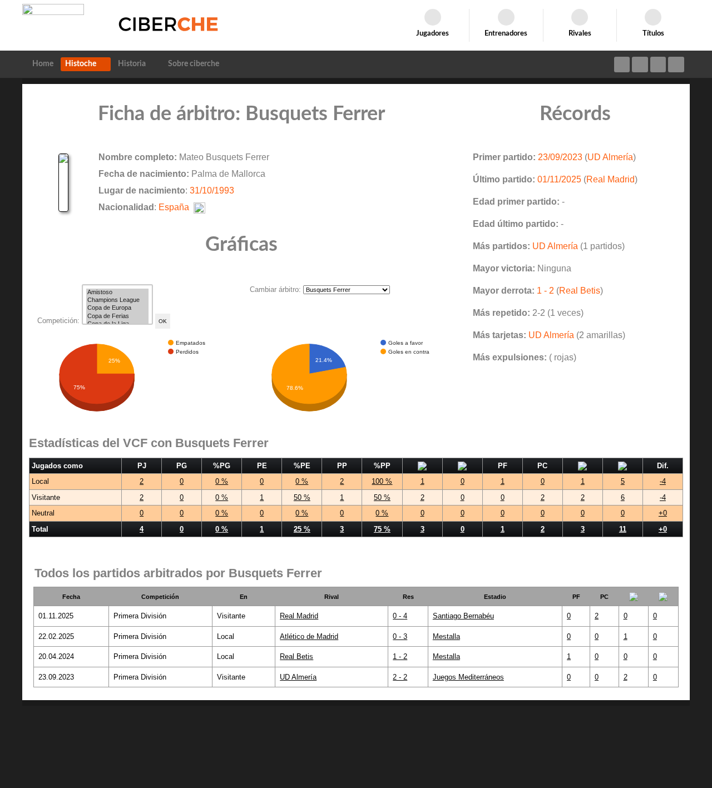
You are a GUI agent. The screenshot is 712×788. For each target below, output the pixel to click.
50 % (302, 497)
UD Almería (610, 157)
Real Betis (579, 290)
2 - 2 (400, 677)
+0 (663, 513)
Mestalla (446, 636)
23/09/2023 (560, 157)
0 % (221, 481)
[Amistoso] (117, 292)
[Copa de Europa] (117, 308)
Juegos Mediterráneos (468, 677)
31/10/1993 (212, 190)
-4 (663, 481)
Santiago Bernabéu (463, 616)
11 (622, 529)
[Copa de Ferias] (117, 316)
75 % (382, 529)
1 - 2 (545, 290)
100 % (382, 481)
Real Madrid (610, 179)
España (174, 207)
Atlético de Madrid (309, 636)
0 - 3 (400, 636)
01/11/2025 (559, 179)
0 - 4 (400, 616)
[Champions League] (117, 300)
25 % (302, 529)
